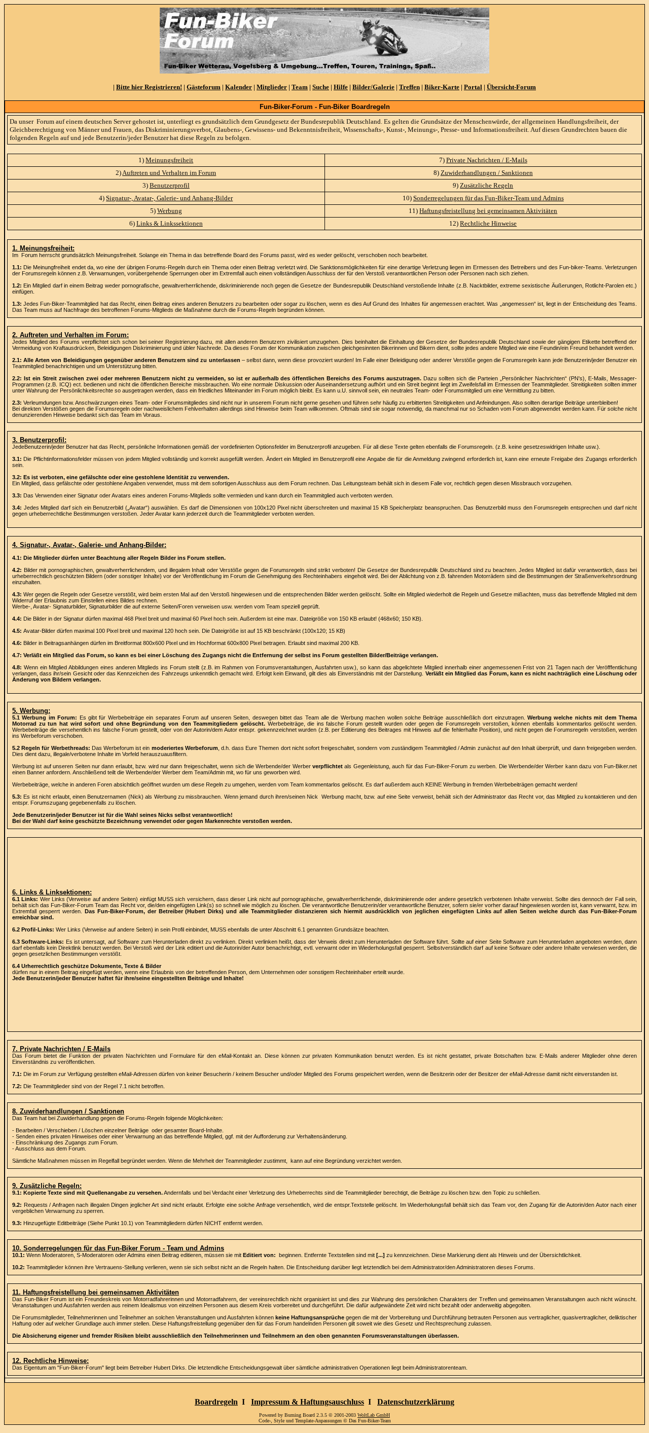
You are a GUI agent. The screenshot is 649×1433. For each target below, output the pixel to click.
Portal (473, 87)
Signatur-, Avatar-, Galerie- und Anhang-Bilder (169, 198)
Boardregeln (216, 1402)
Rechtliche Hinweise (488, 223)
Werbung (169, 210)
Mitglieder (272, 87)
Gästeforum (204, 87)
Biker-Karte (441, 87)
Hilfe (341, 87)
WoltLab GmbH (373, 1415)
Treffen (409, 87)
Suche (320, 87)
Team (300, 87)
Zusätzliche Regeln (486, 185)
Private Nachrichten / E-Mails (486, 160)
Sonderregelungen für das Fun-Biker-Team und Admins (488, 198)
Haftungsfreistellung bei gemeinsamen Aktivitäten (488, 210)
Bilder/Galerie (373, 87)
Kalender (238, 87)
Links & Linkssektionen (169, 223)
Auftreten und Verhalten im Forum (169, 172)
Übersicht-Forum (511, 87)
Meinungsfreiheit (169, 160)
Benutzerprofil (170, 185)
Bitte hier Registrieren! (149, 87)
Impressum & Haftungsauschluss (307, 1402)
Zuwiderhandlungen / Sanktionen (487, 172)
